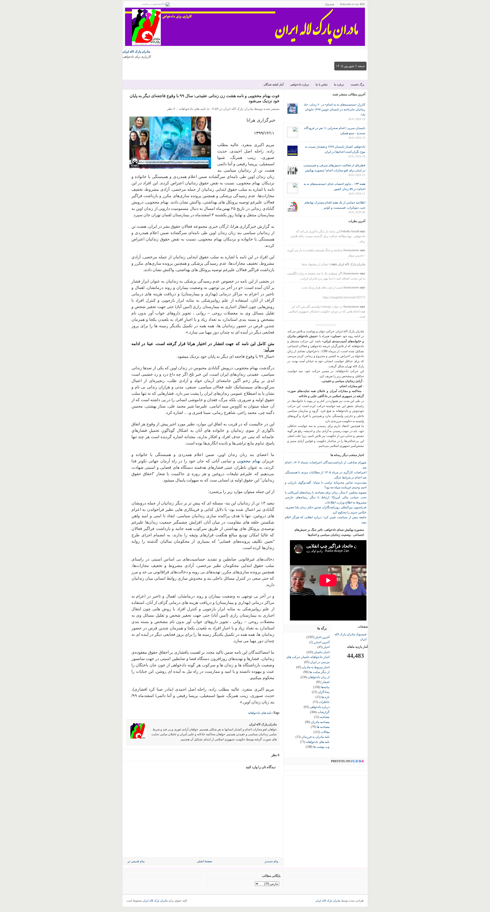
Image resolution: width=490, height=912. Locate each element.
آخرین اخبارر (321, 642)
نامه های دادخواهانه (192, 109)
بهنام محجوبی (248, 461)
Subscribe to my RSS (352, 4)
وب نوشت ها (321, 747)
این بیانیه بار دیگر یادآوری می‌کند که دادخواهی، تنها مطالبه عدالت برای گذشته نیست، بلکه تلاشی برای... (327, 236)
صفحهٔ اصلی (204, 861)
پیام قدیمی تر (136, 861)
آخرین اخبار (322, 637)
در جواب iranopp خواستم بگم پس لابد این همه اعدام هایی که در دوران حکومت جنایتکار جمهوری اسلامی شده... (326, 311)
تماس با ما (321, 84)
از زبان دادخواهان (318, 677)
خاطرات (324, 702)
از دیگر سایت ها (319, 672)
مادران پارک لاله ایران (136, 51)
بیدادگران (323, 692)
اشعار (325, 682)
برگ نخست (357, 84)
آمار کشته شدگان (274, 84)
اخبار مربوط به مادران (315, 667)
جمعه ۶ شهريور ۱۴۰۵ (350, 66)
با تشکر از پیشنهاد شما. (316, 264)
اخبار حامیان (321, 652)
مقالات (325, 732)
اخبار (326, 647)
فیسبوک (329, 4)
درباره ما (339, 84)
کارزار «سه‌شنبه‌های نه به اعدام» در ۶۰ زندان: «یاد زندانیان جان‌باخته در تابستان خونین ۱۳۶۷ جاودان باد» (334, 109)
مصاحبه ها (323, 727)
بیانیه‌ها (325, 687)
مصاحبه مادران (320, 722)
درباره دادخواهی (299, 84)
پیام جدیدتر (271, 861)
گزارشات (323, 712)
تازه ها (325, 697)
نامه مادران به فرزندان (315, 737)
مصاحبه (324, 717)
